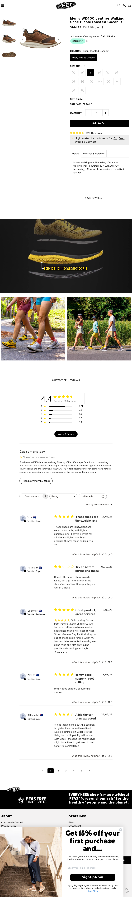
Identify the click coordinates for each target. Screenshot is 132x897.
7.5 (82, 72)
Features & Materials (93, 153)
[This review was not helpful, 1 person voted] (109, 662)
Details (75, 153)
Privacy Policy (8, 826)
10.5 (82, 81)
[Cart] (129, 5)
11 (91, 81)
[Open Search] (119, 5)
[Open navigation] (27, 5)
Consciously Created (12, 822)
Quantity (76, 112)
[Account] (124, 5)
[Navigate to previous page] (43, 770)
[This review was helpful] (103, 597)
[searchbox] (31, 496)
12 (108, 81)
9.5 (116, 72)
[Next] (58, 39)
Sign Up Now (92, 877)
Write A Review (66, 434)
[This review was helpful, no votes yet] (103, 554)
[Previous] (22, 39)
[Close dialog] (120, 829)
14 (73, 90)
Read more (61, 652)
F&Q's (71, 822)
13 (117, 81)
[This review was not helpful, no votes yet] (109, 554)
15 (82, 90)
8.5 (99, 72)
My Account (74, 826)
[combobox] (63, 496)
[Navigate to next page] (89, 770)
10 (73, 81)
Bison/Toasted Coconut (83, 57)
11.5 (100, 81)
